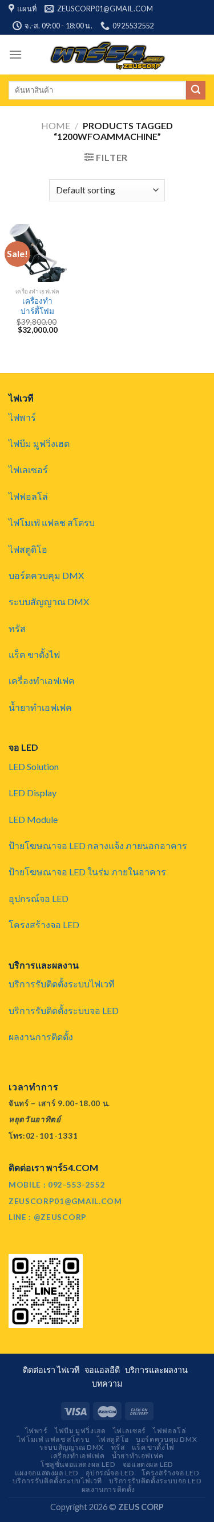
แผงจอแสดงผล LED (47, 1473)
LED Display (32, 792)
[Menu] (15, 54)
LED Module (33, 819)
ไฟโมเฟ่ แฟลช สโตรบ (52, 522)
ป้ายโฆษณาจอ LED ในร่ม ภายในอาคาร (87, 871)
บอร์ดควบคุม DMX (46, 575)
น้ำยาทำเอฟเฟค (40, 707)
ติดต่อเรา (40, 1370)
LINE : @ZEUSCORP (48, 1217)
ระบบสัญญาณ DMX (49, 601)
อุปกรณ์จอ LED (38, 898)
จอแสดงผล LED (148, 1464)
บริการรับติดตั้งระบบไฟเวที (62, 983)
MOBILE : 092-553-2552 (57, 1184)
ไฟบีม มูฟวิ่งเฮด (39, 443)
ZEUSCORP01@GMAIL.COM (65, 1201)
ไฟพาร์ (22, 417)
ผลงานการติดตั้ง (41, 1036)
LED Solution (34, 766)
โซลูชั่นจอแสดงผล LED (78, 1464)
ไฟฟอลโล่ (28, 496)
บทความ (107, 1383)
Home (55, 125)
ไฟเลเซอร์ (28, 469)
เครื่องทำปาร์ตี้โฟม (37, 306)
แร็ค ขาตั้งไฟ (34, 654)
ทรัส (17, 628)
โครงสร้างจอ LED (44, 924)
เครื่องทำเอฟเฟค (42, 680)
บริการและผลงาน (158, 1370)
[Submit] (195, 90)
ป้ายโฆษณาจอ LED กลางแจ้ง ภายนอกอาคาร (98, 845)
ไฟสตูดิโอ (28, 549)
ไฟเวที (70, 1370)
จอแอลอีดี (103, 1370)
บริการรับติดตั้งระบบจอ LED (64, 1010)
